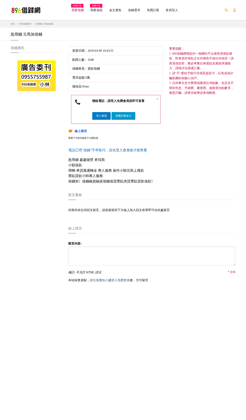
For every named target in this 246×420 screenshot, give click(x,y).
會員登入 (172, 10)
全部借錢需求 (25, 24)
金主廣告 (115, 10)
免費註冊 (153, 10)
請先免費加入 (99, 280)
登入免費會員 (120, 280)
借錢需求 (134, 10)
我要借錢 (77, 9)
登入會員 (101, 115)
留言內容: (74, 243)
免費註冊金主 (123, 115)
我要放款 (96, 9)
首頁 (13, 24)
